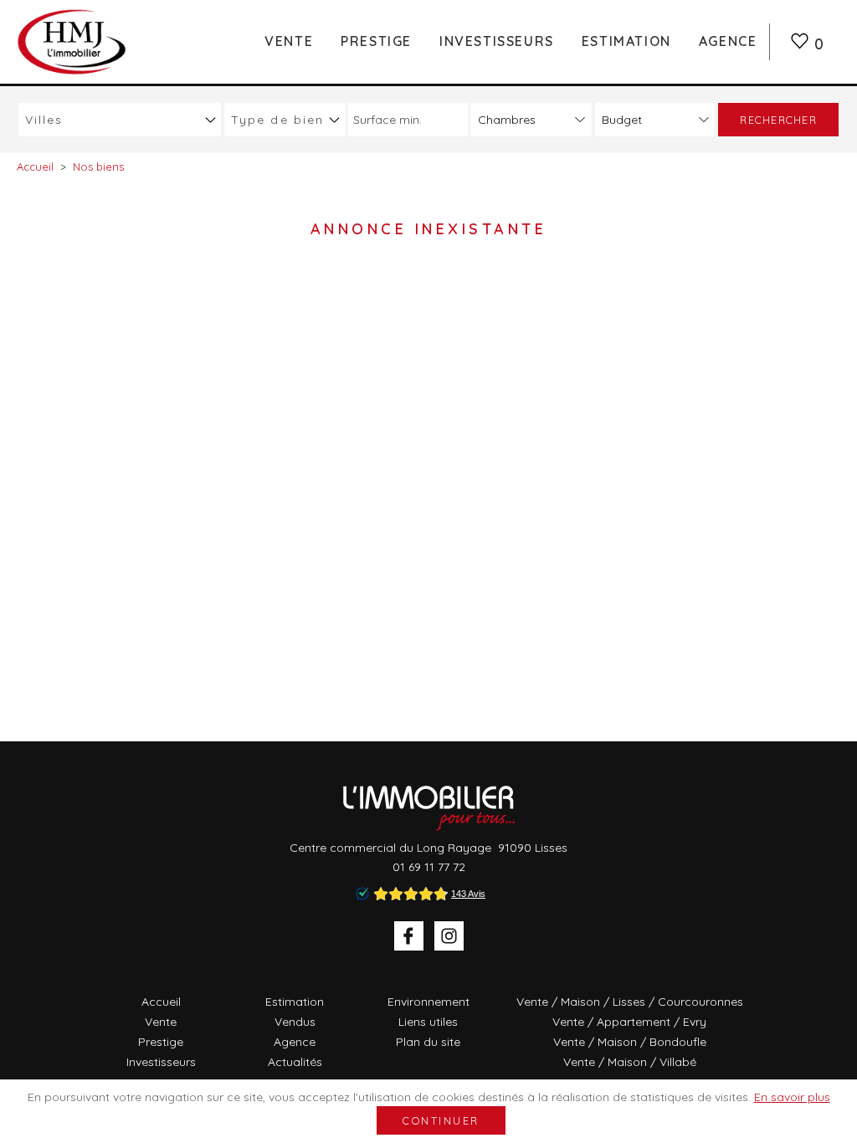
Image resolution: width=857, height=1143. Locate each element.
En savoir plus (792, 1097)
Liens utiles (428, 1021)
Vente (288, 41)
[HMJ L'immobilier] (73, 41)
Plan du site (428, 1041)
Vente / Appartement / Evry (629, 1021)
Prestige (376, 41)
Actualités (295, 1061)
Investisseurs (496, 41)
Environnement (428, 1001)
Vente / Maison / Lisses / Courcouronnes (629, 1001)
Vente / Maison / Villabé (629, 1061)
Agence (728, 41)
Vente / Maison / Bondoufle (629, 1041)
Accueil (161, 1001)
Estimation (626, 41)
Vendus (295, 1021)
